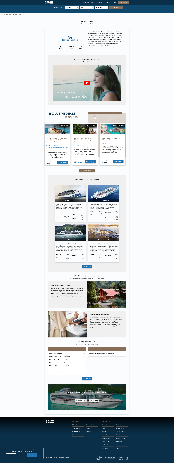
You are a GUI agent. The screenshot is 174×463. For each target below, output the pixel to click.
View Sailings (63, 162)
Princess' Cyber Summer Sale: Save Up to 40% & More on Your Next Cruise (56, 140)
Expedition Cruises (121, 438)
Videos (114, 2)
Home (2, 14)
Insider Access (76, 431)
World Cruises (105, 445)
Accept (32, 455)
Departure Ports (106, 438)
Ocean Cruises (105, 441)
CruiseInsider (55, 457)
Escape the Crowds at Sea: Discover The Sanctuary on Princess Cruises (83, 140)
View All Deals (87, 170)
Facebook (88, 431)
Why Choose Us (76, 428)
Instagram (75, 435)
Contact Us (89, 428)
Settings (11, 455)
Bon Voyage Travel (66, 457)
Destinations (86, 2)
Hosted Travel (105, 435)
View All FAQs (87, 378)
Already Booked (120, 431)
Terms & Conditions (91, 425)
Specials (93, 2)
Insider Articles (120, 428)
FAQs (103, 428)
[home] (49, 2)
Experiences (108, 2)
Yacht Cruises (119, 445)
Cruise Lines (100, 2)
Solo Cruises (105, 448)
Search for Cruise (80, 400)
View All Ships (87, 266)
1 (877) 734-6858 (78, 162)
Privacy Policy (75, 425)
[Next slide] (95, 117)
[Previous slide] (90, 117)
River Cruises (119, 441)
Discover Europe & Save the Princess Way (111, 139)
